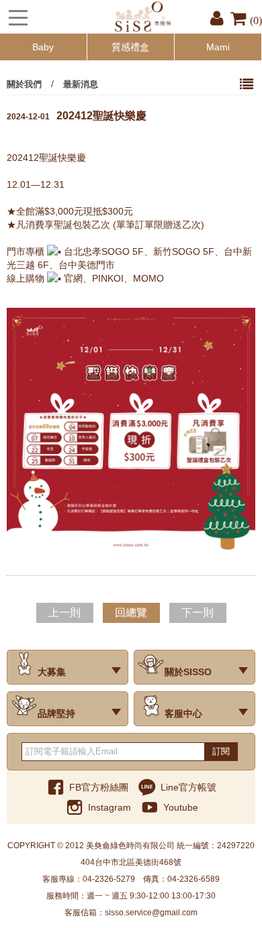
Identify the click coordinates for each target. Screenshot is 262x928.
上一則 (64, 612)
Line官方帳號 (188, 787)
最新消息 (80, 84)
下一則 (197, 612)
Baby (43, 47)
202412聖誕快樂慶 (76, 115)
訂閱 (221, 751)
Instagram (109, 807)
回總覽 (131, 612)
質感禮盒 (130, 47)
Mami (218, 47)
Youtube (180, 807)
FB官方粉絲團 (98, 787)
